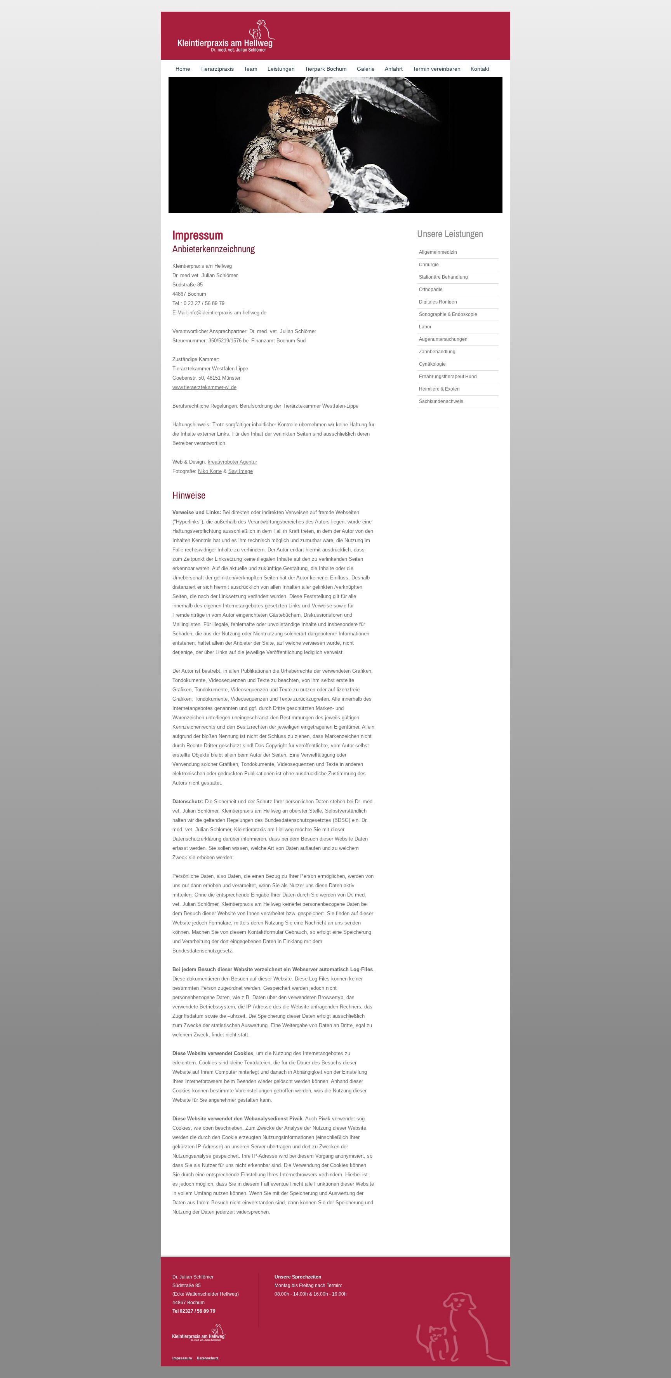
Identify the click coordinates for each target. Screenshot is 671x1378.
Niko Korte (210, 471)
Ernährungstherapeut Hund (448, 376)
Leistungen (281, 69)
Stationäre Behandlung (443, 277)
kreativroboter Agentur (232, 462)
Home (183, 69)
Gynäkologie (432, 364)
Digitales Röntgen (438, 302)
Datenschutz (208, 1358)
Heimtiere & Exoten (439, 389)
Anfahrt (394, 69)
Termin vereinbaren (437, 69)
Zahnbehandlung (437, 351)
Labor (425, 327)
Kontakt (480, 69)
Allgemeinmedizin (438, 252)
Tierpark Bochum (326, 69)
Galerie (366, 69)
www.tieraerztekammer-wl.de (204, 387)
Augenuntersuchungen (443, 339)
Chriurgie (429, 264)
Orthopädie (431, 289)
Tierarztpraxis (217, 69)
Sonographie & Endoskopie (448, 314)
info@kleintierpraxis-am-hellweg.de (227, 313)
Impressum (182, 1358)
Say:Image (240, 471)
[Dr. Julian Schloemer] (225, 35)
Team (250, 69)
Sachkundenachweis (441, 401)
